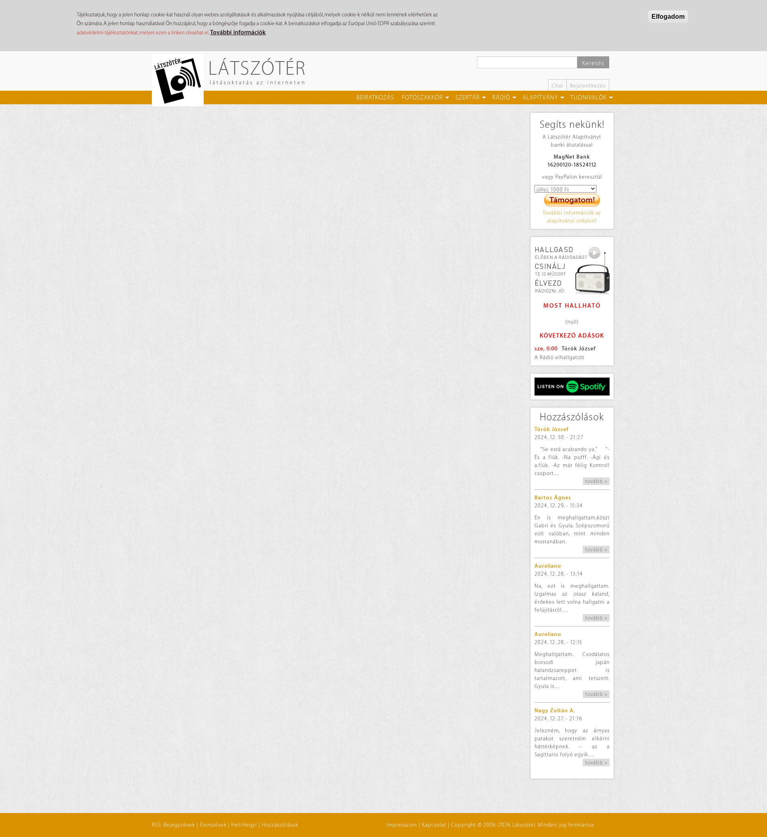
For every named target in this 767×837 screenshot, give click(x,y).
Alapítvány (540, 97)
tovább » (596, 481)
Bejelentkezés (588, 86)
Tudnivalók (588, 97)
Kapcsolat (434, 825)
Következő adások (572, 335)
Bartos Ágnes (553, 498)
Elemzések (213, 825)
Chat (557, 86)
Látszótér (257, 67)
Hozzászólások (280, 825)
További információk (238, 32)
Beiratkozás (375, 97)
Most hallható (572, 305)
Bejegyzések (179, 825)
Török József (579, 349)
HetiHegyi (244, 825)
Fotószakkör (422, 97)
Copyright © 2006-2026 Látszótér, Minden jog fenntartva (522, 825)
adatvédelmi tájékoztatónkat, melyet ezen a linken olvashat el (143, 33)
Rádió (501, 97)
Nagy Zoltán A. (555, 711)
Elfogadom (668, 16)
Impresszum (401, 825)
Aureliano (548, 566)
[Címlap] (181, 80)
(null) (572, 322)
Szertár (467, 97)
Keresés (593, 63)
